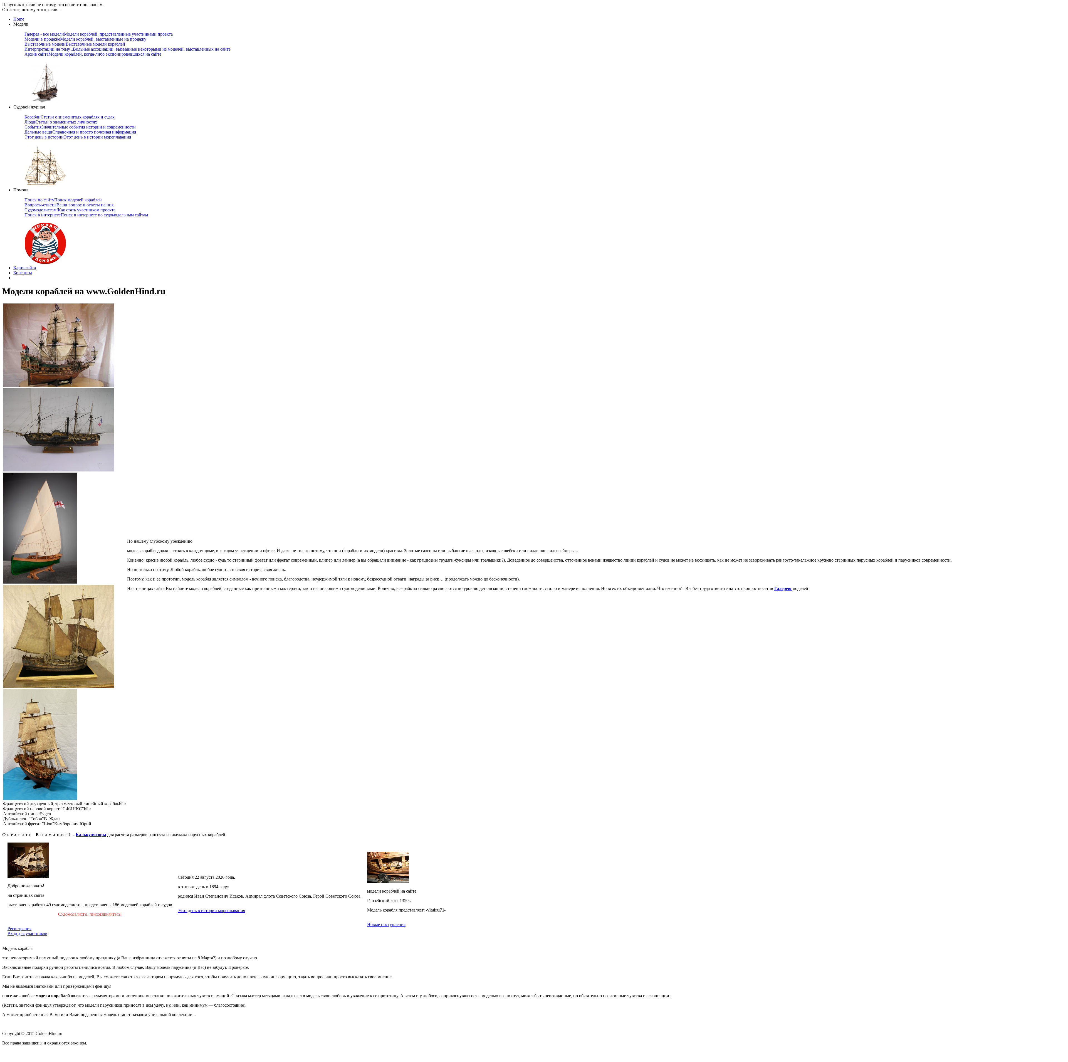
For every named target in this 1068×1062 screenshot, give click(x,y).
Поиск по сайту (63, 199)
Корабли (69, 117)
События (80, 127)
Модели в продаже (85, 39)
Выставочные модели (74, 44)
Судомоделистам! (69, 210)
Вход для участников (27, 933)
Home (18, 19)
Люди (60, 122)
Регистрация (19, 928)
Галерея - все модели (98, 34)
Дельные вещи (80, 132)
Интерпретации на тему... (127, 49)
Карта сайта (24, 267)
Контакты (22, 272)
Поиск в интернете (86, 215)
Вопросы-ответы (69, 204)
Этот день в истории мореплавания (211, 910)
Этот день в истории (77, 137)
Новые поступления (386, 924)
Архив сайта (92, 54)
